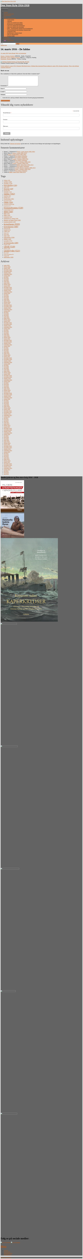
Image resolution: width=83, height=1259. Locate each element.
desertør (8, 189)
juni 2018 (6, 402)
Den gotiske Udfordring (21, 156)
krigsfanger (11, 226)
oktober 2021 (7, 343)
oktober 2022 (7, 325)
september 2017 (8, 415)
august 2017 (7, 416)
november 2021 (8, 341)
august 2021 (7, 346)
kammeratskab (10, 222)
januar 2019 (7, 391)
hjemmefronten (13, 207)
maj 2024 (6, 297)
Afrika (7, 180)
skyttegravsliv (11, 243)
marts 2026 (7, 265)
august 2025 (7, 275)
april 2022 (6, 334)
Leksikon (6, 37)
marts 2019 (7, 388)
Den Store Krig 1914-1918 (15, 5)
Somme (7, 244)
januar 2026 (7, 268)
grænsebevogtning (9, 204)
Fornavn (5, 119)
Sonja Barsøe (12, 53)
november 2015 (8, 447)
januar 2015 (7, 462)
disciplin (7, 190)
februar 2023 (7, 319)
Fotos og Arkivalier (9, 14)
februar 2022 (7, 337)
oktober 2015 (7, 449)
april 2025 (6, 281)
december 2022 (8, 322)
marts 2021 (7, 353)
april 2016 (6, 440)
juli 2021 (6, 347)
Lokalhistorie (7, 39)
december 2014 (8, 463)
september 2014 (8, 468)
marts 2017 (7, 424)
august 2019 (7, 381)
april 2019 (6, 387)
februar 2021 (7, 355)
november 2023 (8, 306)
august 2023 (7, 311)
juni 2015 (6, 455)
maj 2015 (6, 456)
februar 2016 (7, 443)
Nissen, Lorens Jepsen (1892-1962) (26, 151)
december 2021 (8, 340)
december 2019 (8, 375)
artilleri (8, 182)
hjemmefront (7, 205)
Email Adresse (7, 113)
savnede (8, 241)
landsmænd (7, 228)
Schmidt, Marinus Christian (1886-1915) (25, 167)
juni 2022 (6, 331)
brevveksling (10, 185)
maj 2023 (6, 315)
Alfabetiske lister (11, 31)
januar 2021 (7, 356)
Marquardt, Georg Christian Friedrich (10, 57)
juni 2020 (6, 366)
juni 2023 (6, 314)
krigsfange (12, 224)
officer (6, 234)
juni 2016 (6, 437)
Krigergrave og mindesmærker (15, 24)
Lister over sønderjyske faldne (15, 22)
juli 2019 (6, 383)
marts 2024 (7, 300)
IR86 (7, 215)
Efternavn (5, 126)
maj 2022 (6, 333)
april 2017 (6, 422)
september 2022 (8, 327)
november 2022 (8, 324)
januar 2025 (7, 286)
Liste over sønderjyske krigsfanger (16, 25)
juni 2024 (6, 296)
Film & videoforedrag (12, 34)
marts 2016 (7, 441)
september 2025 (8, 274)
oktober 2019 (7, 378)
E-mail (3, 91)
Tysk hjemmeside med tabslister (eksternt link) (19, 30)
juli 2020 (6, 365)
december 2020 (8, 358)
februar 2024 (7, 302)
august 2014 (7, 469)
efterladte (8, 191)
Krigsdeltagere (7, 15)
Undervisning (10, 19)
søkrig (7, 248)
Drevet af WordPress (6, 1257)
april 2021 (6, 352)
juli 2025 (6, 277)
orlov (7, 236)
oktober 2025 (7, 272)
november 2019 (8, 377)
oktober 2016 (7, 431)
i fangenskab (8, 209)
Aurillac (8, 183)
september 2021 (8, 344)
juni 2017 (6, 419)
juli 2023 (6, 312)
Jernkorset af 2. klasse (11, 218)
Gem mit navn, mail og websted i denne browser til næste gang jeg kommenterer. (23, 97)
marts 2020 (7, 371)
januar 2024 (7, 303)
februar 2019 (7, 390)
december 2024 (8, 287)
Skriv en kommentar (21, 53)
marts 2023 (7, 318)
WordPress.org (7, 1254)
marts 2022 (7, 336)
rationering (9, 237)
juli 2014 (6, 471)
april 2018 (6, 405)
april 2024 (6, 299)
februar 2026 (7, 267)
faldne (9, 194)
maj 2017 (6, 421)
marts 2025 (7, 283)
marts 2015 (7, 459)
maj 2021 (6, 350)
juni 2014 (6, 472)
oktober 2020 (7, 361)
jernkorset (8, 217)
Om (5, 16)
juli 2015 (6, 453)
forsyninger (8, 200)
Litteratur (9, 21)
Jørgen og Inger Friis (12, 220)
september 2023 (8, 309)
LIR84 (7, 231)
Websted (3, 94)
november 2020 (8, 359)
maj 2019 (6, 386)
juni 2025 (6, 278)
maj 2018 (6, 403)
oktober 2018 (7, 396)
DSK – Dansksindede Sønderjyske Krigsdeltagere (20, 28)
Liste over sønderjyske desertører (15, 27)
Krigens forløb (11, 36)
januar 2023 (7, 321)
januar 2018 (7, 409)
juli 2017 (6, 418)
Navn (2, 88)
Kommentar (4, 85)
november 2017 (8, 412)
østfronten (8, 257)
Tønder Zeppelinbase (9, 254)
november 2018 (8, 394)
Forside (6, 12)
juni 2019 (6, 384)
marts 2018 (7, 406)
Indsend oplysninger (15, 143)
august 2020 (7, 364)
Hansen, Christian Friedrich (8, 56)
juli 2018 (6, 400)
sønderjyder (12, 250)
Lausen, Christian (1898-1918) (20, 159)
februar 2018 (7, 408)
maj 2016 (6, 438)
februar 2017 (7, 425)
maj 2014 (6, 474)
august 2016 (7, 434)
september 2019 (8, 380)
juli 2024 (6, 294)
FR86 (8, 202)
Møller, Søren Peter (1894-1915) (25, 165)
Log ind (6, 1250)
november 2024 (8, 289)
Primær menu (4, 9)
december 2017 (8, 411)
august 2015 (7, 452)
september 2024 (8, 292)
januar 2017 (7, 427)
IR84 (8, 212)
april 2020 (6, 369)
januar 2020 (7, 374)
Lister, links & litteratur (10, 18)
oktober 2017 (7, 413)
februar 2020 (7, 372)
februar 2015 (7, 460)
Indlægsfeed (7, 1252)
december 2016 (8, 428)
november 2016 (8, 430)
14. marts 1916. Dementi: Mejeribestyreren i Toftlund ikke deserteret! (22, 66)
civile (6, 187)
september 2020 (8, 362)
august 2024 (7, 293)
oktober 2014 (7, 466)
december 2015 (8, 446)
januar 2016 (7, 444)
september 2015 (8, 450)
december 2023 (8, 305)
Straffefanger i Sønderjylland (14, 33)
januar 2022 (7, 339)
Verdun (6, 255)
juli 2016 (6, 436)
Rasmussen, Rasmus (6, 59)
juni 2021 (6, 349)
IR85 (7, 213)
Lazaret (7, 230)
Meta (3, 1246)
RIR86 (7, 239)
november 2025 (8, 271)
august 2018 (7, 399)
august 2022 (7, 328)
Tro (6, 252)
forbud (7, 197)
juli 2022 (6, 330)
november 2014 (8, 465)
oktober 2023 (7, 308)
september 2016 (8, 433)
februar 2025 (7, 284)
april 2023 (6, 316)
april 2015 (6, 458)
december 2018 (8, 393)
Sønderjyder (4, 45)
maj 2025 (6, 280)
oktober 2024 (7, 290)
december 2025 (8, 269)
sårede (9, 246)
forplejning (9, 199)
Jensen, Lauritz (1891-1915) (19, 153)
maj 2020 (6, 368)
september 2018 (8, 397)
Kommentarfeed (8, 1253)
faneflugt (7, 195)
